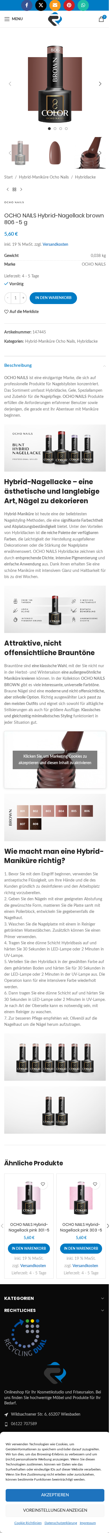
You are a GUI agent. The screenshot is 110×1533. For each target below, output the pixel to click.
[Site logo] (53, 19)
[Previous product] (7, 183)
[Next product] (21, 183)
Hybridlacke (85, 172)
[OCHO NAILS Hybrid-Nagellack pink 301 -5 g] (28, 1187)
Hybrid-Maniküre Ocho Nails (44, 172)
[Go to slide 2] (53, 124)
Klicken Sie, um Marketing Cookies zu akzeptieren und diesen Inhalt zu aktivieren (53, 756)
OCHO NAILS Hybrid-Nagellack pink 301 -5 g (28, 1218)
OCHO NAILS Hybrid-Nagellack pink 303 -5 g (78, 1218)
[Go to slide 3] (58, 124)
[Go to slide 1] (47, 124)
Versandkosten (55, 239)
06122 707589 (24, 1414)
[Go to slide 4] (64, 124)
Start (8, 172)
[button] (10, 81)
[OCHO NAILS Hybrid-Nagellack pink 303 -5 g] (78, 1187)
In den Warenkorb (53, 292)
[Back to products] (14, 183)
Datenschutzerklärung (59, 1521)
